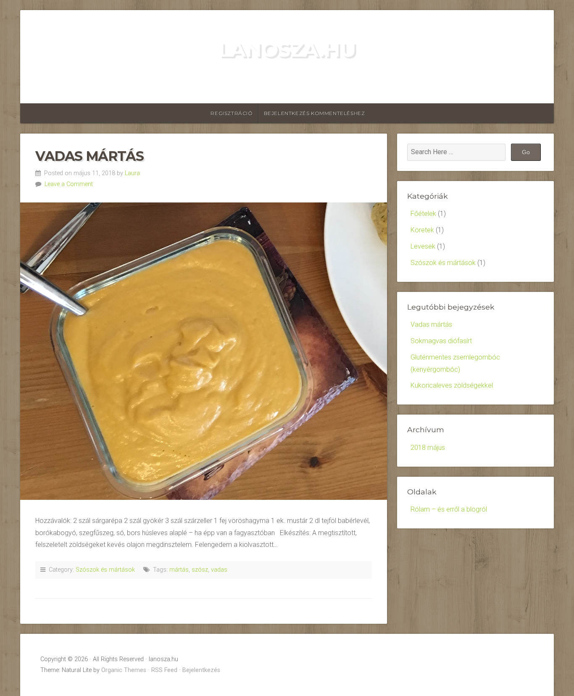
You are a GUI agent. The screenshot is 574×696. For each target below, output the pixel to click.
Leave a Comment (69, 184)
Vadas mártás (89, 156)
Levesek (423, 246)
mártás (179, 569)
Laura (132, 173)
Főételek (423, 214)
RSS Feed (164, 670)
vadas (219, 569)
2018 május (428, 448)
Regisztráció (232, 113)
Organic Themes (123, 670)
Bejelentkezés (201, 670)
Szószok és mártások (105, 569)
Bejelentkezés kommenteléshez (314, 113)
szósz (200, 569)
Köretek (422, 230)
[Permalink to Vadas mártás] (203, 351)
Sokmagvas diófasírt (441, 341)
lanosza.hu (287, 49)
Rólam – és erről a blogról (449, 509)
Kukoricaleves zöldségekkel (452, 385)
